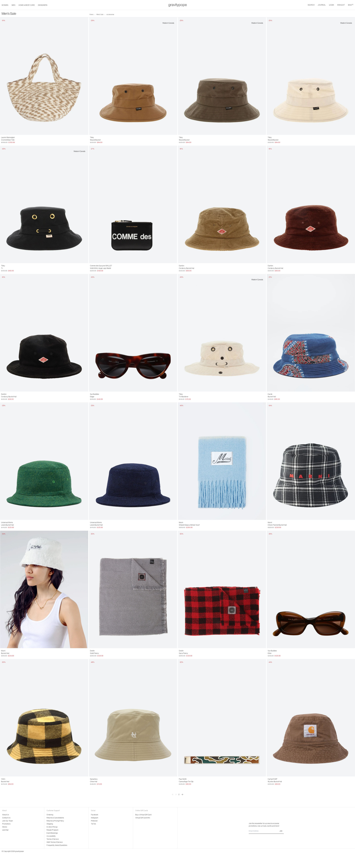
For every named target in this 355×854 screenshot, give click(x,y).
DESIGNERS (42, 5)
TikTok (93, 824)
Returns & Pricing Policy (55, 821)
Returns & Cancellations (55, 818)
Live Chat (5, 830)
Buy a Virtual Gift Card (143, 815)
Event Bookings (52, 833)
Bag (350, 5)
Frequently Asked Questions (57, 845)
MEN (13, 5)
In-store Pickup (52, 827)
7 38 (6, 268)
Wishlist (341, 5)
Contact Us (6, 818)
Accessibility (51, 836)
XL (187, 140)
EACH (3, 140)
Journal (322, 5)
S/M (269, 397)
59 (94, 782)
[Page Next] (182, 794)
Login (331, 5)
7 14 (2, 268)
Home (91, 14)
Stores (4, 827)
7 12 (10, 268)
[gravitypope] (177, 5)
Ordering (50, 815)
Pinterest (94, 821)
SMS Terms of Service (55, 842)
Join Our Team (7, 821)
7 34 (19, 268)
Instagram (94, 818)
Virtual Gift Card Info (142, 818)
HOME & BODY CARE (27, 5)
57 (91, 782)
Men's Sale (100, 14)
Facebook (94, 815)
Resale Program (52, 830)
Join (281, 831)
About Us (5, 815)
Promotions (6, 824)
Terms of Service (53, 839)
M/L (273, 397)
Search (311, 5)
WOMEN (5, 5)
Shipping (50, 824)
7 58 (14, 268)
